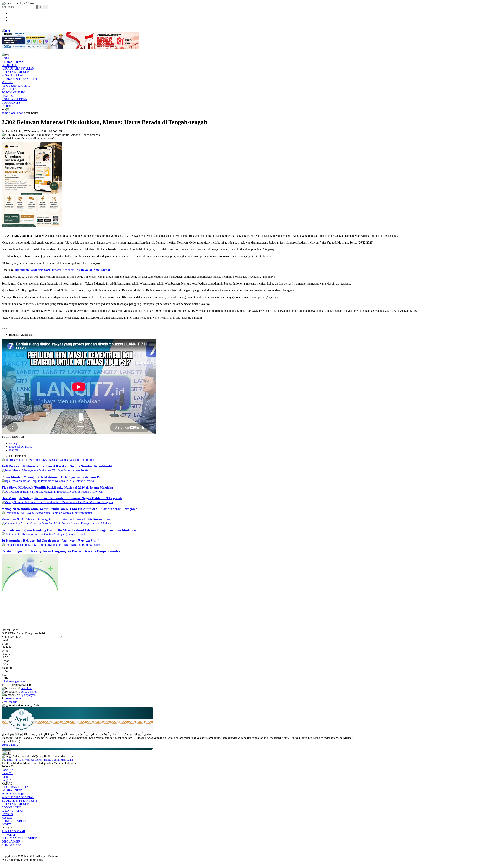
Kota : (5, 636)
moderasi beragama (20, 446)
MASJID (7, 82)
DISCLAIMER (11, 841)
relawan (14, 449)
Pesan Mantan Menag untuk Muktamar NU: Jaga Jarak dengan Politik (54, 477)
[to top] (6, 752)
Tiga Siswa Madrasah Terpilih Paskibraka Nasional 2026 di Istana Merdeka (57, 487)
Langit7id (7, 769)
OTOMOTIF (9, 65)
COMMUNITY (11, 102)
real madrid (10, 701)
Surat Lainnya (10, 744)
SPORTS (7, 95)
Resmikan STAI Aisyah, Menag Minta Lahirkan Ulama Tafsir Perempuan (56, 519)
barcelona (26, 688)
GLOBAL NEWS (12, 61)
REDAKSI (8, 834)
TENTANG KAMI (13, 831)
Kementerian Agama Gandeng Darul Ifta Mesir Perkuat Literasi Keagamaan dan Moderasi (69, 530)
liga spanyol (28, 695)
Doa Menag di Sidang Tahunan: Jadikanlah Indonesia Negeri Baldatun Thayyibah (62, 498)
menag (13, 443)
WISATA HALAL (13, 75)
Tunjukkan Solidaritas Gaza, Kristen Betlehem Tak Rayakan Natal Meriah (62, 269)
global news (16, 112)
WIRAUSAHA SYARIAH (18, 68)
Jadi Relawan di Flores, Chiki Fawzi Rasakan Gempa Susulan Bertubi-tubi (57, 466)
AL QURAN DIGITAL (16, 85)
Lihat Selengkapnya (13, 681)
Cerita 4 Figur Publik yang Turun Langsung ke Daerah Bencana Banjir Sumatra (61, 551)
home (5, 112)
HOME (6, 58)
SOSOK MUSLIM (13, 92)
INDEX (6, 106)
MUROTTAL (10, 89)
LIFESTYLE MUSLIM (16, 72)
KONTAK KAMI (12, 845)
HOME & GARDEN (14, 99)
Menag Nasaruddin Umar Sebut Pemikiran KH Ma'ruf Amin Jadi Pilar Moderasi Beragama (69, 509)
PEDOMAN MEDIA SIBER (19, 838)
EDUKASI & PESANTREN (19, 78)
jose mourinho (12, 698)
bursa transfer (29, 691)
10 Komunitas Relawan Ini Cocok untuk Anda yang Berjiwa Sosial (50, 540)
